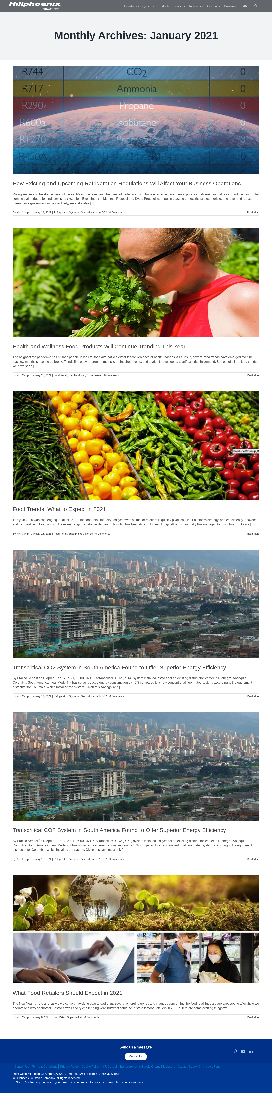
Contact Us (135, 1056)
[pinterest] (235, 1051)
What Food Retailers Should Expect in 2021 (67, 993)
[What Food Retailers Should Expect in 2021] (136, 929)
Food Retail (60, 375)
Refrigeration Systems (66, 212)
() (235, 6)
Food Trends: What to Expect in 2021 (59, 509)
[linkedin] (251, 1051)
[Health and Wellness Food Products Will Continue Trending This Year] (136, 282)
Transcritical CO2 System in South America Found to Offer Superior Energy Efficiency (119, 667)
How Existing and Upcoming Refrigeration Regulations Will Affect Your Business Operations (127, 183)
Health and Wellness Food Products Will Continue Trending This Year (99, 346)
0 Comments (116, 212)
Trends (89, 533)
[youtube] (243, 1051)
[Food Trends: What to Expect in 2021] (136, 445)
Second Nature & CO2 (94, 212)
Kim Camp (23, 212)
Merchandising (76, 375)
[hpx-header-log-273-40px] (35, 3)
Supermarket (94, 375)
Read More (253, 212)
